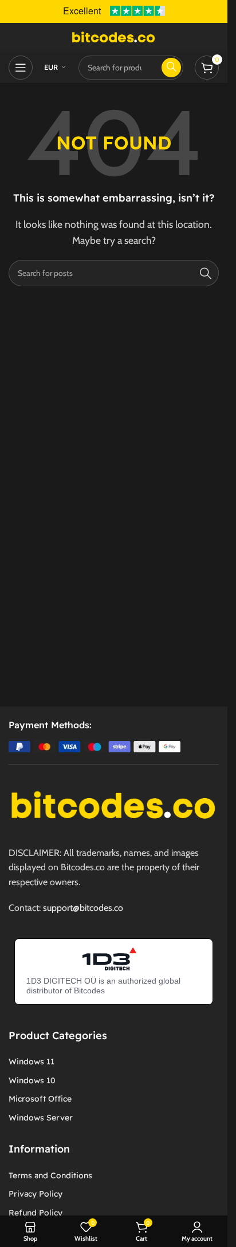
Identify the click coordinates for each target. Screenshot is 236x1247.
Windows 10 (32, 1080)
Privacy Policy (35, 1194)
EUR (51, 67)
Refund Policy (35, 1212)
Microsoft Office (40, 1099)
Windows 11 (31, 1061)
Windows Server (41, 1117)
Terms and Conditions (50, 1175)
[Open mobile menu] (20, 67)
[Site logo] (114, 36)
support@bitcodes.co (83, 907)
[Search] (205, 273)
